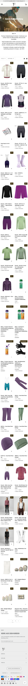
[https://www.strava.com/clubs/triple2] (15, 683)
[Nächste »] (18, 620)
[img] (1, 514)
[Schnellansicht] (11, 199)
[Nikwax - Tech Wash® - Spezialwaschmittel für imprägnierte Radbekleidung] (21, 285)
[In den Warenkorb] (11, 139)
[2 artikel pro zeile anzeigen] (27, 58)
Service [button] (3, 653)
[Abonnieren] (25, 641)
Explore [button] (3, 658)
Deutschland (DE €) (15, 673)
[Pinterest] (4, 683)
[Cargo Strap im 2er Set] (7, 132)
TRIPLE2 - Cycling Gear (7, 681)
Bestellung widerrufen (14, 668)
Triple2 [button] (3, 662)
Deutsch (4, 673)
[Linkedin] (10, 683)
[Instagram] (7, 683)
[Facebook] (2, 683)
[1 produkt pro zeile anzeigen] (24, 58)
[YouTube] (13, 683)
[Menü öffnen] (3, 4)
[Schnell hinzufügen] (11, 79)
